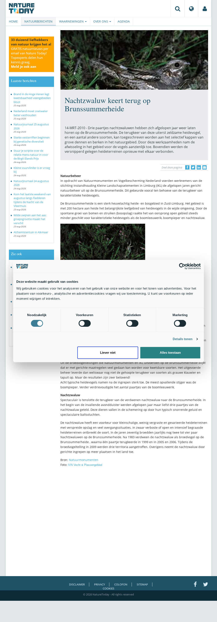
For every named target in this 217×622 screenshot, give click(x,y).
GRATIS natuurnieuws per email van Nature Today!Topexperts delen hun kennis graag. (29, 58)
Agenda (124, 21)
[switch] (85, 323)
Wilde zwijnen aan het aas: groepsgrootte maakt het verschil (30, 219)
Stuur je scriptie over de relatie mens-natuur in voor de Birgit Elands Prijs (31, 154)
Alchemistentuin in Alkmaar (31, 232)
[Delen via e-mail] (204, 167)
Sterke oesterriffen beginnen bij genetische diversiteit (32, 139)
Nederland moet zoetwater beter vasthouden (31, 113)
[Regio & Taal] (191, 8)
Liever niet (107, 352)
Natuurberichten (38, 21)
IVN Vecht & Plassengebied (85, 465)
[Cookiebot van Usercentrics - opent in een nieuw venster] (182, 266)
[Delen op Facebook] (187, 167)
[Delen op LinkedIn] (199, 167)
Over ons (101, 21)
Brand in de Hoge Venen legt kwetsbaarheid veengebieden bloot (32, 98)
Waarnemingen (72, 21)
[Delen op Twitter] (193, 167)
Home (13, 21)
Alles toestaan (170, 352)
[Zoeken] (178, 8)
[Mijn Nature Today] (204, 8)
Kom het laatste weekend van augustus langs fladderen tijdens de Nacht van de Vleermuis (32, 200)
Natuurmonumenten (83, 460)
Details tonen (182, 339)
